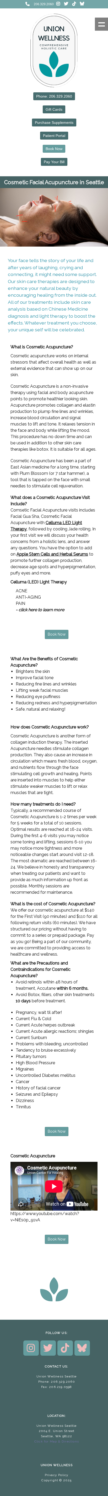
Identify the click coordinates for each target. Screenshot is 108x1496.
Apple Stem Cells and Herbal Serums (52, 554)
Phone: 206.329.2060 (54, 96)
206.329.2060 (44, 4)
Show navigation (101, 24)
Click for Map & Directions (56, 1441)
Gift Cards (54, 109)
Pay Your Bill (54, 162)
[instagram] (58, 4)
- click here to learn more (40, 609)
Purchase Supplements (54, 122)
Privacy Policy (57, 1475)
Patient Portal (54, 136)
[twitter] (66, 4)
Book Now (54, 149)
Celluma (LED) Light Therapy (38, 581)
